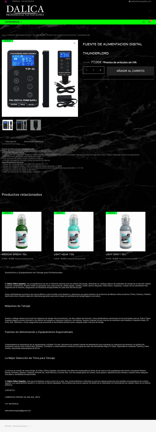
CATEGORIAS (12, 22)
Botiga (30, 426)
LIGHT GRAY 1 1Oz (116, 254)
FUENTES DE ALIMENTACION (19, 35)
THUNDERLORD (39, 35)
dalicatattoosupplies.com (141, 1)
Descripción (10, 141)
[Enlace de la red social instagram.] (6, 1)
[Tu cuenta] (143, 22)
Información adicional (33, 141)
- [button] (87, 70)
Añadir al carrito (130, 71)
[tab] (11, 141)
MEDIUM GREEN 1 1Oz (14, 254)
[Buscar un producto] (149, 11)
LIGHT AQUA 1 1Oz (64, 254)
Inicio (4, 35)
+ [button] (100, 70)
